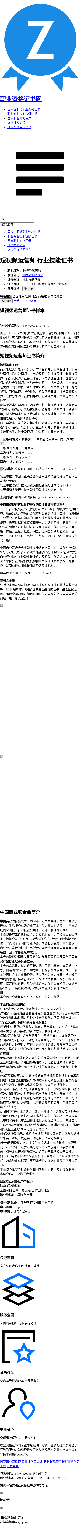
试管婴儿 (13, 1466)
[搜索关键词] (36, 225)
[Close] (1, 1508)
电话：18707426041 (26, 300)
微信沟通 (28, 288)
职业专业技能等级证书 (22, 113)
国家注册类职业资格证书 (23, 109)
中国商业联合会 (32, 275)
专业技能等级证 (32, 1461)
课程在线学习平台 (19, 127)
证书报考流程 (16, 122)
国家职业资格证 (10, 1461)
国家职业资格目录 (19, 118)
